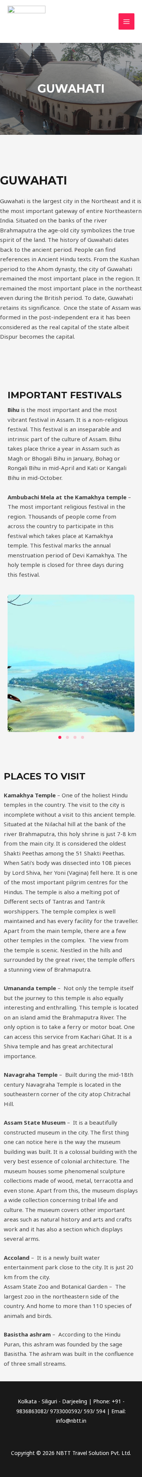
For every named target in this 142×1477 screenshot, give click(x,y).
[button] (59, 737)
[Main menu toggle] (127, 21)
